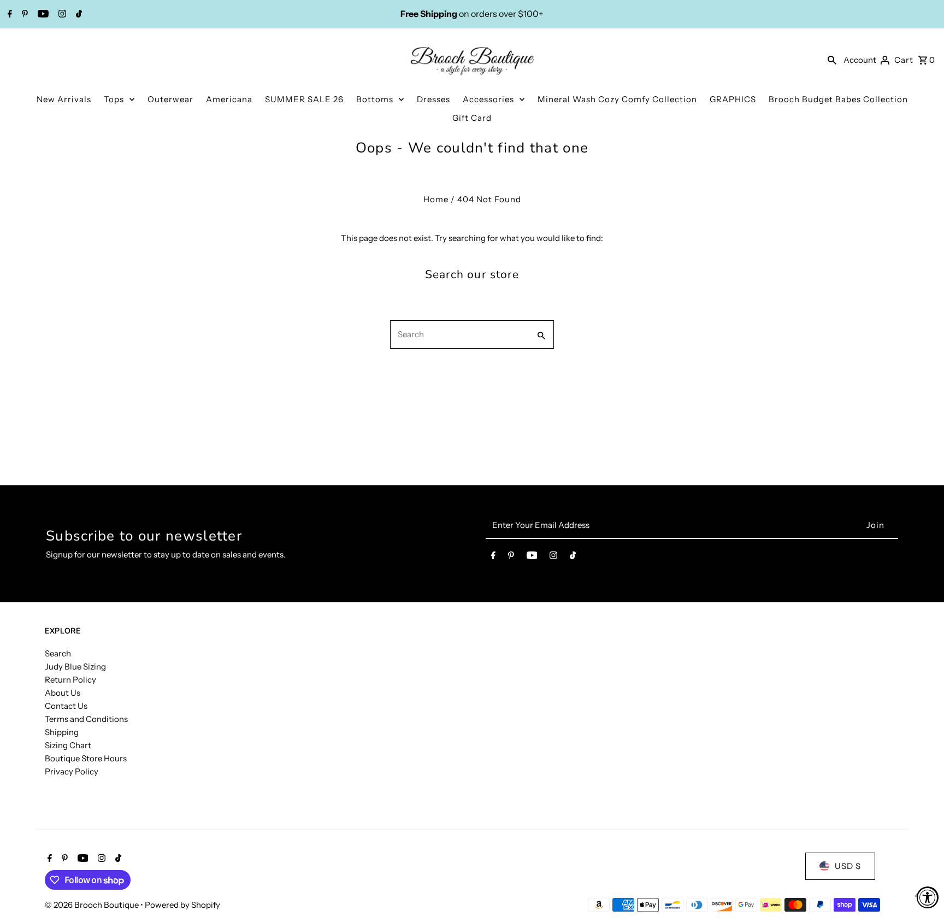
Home (436, 199)
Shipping (62, 732)
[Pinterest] (23, 15)
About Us (62, 693)
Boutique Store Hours (86, 758)
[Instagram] (61, 15)
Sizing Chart (68, 745)
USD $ (848, 866)
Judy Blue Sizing (75, 666)
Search (58, 653)
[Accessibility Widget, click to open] (928, 897)
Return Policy (70, 679)
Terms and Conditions (86, 719)
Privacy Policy (71, 771)
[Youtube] (42, 15)
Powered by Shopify (182, 905)
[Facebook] (8, 15)
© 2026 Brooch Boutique (92, 905)
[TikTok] (77, 15)
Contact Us (66, 706)
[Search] (832, 59)
